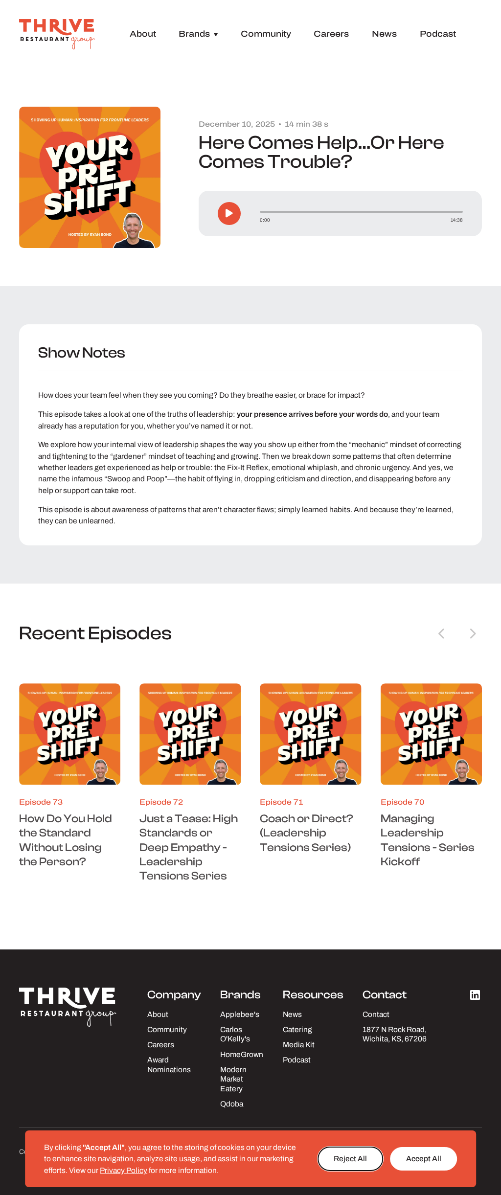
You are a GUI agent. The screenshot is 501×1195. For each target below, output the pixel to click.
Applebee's (239, 1014)
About (143, 34)
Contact (376, 1014)
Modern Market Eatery (233, 1079)
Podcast (438, 34)
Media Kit (299, 1044)
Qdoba (231, 1104)
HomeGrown (241, 1054)
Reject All (350, 1158)
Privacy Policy (123, 1170)
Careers (331, 34)
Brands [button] (198, 34)
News (384, 34)
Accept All (423, 1158)
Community (266, 34)
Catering (297, 1029)
